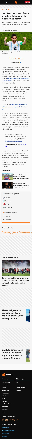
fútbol (14, 232)
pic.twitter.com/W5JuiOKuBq (13, 141)
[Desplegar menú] (2, 2)
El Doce (3, 9)
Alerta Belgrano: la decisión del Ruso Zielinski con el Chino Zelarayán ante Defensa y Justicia (13, 315)
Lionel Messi (6, 232)
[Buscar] (6, 2)
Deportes (10, 9)
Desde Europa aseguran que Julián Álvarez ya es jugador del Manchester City (15, 107)
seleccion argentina (25, 232)
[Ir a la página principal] (16, 2)
